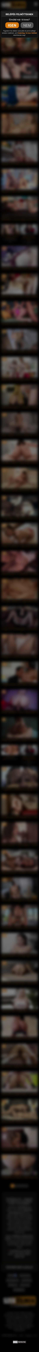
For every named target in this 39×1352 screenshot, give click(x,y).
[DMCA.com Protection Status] (19, 1341)
